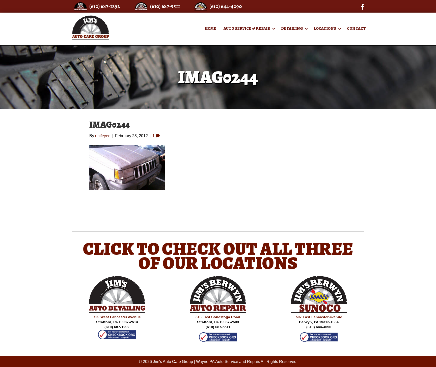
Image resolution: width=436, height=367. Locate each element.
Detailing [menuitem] (292, 28)
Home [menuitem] (210, 28)
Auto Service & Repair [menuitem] (247, 28)
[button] (273, 28)
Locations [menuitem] (325, 28)
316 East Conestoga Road (218, 317)
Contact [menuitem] (356, 28)
